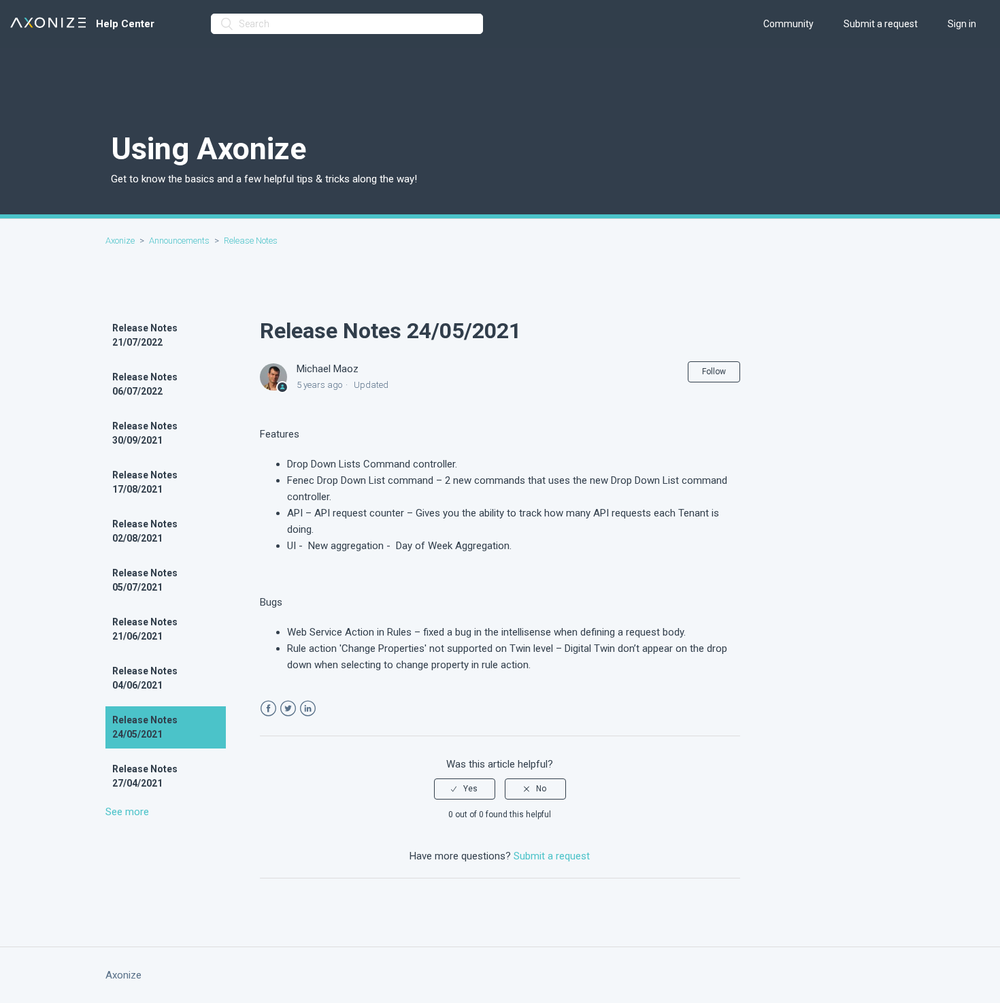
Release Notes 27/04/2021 (145, 776)
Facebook (268, 708)
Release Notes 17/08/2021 (145, 482)
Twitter (288, 708)
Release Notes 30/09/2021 (145, 433)
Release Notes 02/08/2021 (145, 531)
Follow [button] (714, 371)
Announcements (180, 240)
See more (127, 812)
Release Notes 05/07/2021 (145, 580)
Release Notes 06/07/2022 (145, 384)
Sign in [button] (962, 23)
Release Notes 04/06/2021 (145, 678)
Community (788, 23)
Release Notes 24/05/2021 (145, 727)
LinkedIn (307, 708)
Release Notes (251, 240)
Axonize (120, 240)
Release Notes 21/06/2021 (145, 629)
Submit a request (881, 23)
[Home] (48, 24)
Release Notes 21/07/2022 (145, 335)
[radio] (464, 788)
